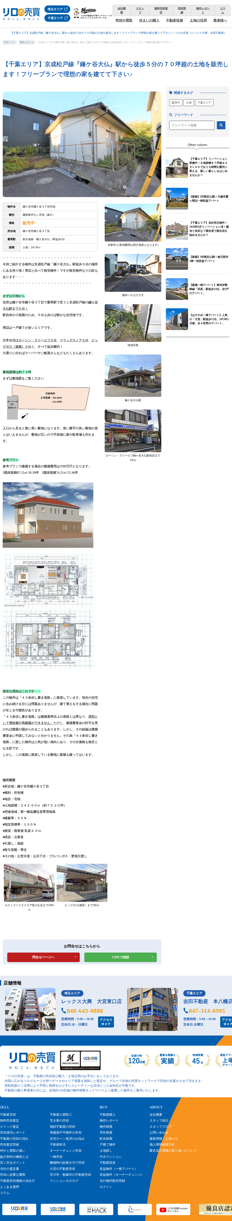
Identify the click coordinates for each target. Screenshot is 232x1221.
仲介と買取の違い (12, 1150)
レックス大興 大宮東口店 (91, 1001)
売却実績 (182, 10)
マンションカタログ (64, 1180)
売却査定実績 (9, 1144)
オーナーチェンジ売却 (66, 1150)
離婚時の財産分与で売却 (67, 1162)
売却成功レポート (12, 1132)
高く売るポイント (12, 1162)
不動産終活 (58, 1144)
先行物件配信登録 (112, 1180)
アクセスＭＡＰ (106, 1022)
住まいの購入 (149, 20)
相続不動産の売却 (62, 1126)
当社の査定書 (9, 1168)
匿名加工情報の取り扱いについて (173, 1150)
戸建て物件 (108, 1144)
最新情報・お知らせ (164, 1138)
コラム (222, 10)
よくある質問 (9, 1187)
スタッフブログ (161, 1126)
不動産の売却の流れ (14, 1138)
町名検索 (106, 1138)
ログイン (106, 1187)
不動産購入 (108, 1114)
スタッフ (140, 10)
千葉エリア (204, 102)
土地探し (106, 1150)
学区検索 (106, 1132)
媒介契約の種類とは (14, 1156)
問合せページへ (43, 957)
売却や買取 (124, 20)
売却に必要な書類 (12, 1174)
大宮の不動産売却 (62, 1168)
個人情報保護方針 (162, 1144)
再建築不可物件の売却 (66, 1132)
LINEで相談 (120, 957)
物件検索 (106, 1126)
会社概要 (122, 10)
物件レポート (203, 10)
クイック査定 (9, 1126)
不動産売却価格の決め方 (17, 1180)
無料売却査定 (161, 10)
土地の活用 (198, 20)
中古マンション (111, 1156)
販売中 (176, 102)
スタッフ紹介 (159, 1120)
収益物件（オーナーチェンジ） (122, 1174)
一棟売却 (56, 1156)
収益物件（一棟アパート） (119, 1168)
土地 (188, 102)
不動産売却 (8, 1114)
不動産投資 (174, 20)
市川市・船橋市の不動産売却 (70, 1174)
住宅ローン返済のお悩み (67, 1138)
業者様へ (220, 20)
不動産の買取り (61, 1114)
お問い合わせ (159, 1132)
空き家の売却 (59, 1120)
